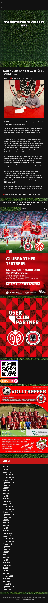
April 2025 (6, 496)
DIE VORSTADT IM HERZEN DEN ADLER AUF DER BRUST (24, 24)
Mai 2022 (6, 568)
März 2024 (6, 530)
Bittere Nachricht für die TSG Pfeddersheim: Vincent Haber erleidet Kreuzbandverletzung (24, 204)
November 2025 (8, 477)
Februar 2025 (7, 501)
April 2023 (6, 560)
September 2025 (8, 482)
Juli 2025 (6, 488)
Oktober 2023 (7, 544)
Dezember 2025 (8, 474)
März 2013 (6, 581)
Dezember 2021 (8, 576)
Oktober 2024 (7, 512)
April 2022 (6, 570)
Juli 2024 (6, 520)
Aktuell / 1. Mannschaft (25, 194)
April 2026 (6, 469)
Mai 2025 (6, 493)
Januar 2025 (7, 504)
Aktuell (14, 194)
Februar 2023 (7, 565)
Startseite (36, 194)
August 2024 (7, 517)
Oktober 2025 (7, 480)
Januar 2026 (7, 472)
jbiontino (29, 78)
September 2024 (8, 514)
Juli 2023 (6, 552)
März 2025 (6, 498)
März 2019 (6, 578)
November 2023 (8, 541)
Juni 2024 (6, 522)
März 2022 (6, 573)
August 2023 (7, 549)
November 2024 (8, 509)
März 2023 (6, 562)
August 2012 (7, 584)
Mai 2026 (6, 466)
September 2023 (8, 546)
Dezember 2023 (8, 538)
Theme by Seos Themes (28, 599)
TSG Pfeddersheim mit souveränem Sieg (34, 209)
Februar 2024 (7, 533)
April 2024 (6, 528)
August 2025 (7, 485)
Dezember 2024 (8, 506)
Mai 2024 (6, 525)
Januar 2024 (7, 536)
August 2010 (7, 589)
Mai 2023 (6, 557)
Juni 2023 (6, 554)
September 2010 (8, 586)
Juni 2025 (6, 490)
